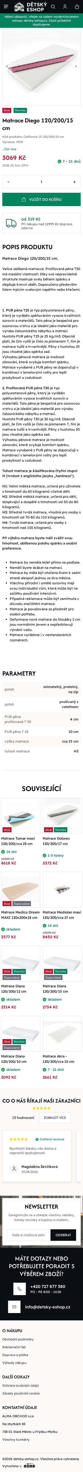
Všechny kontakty (16, 1439)
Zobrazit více (55, 1117)
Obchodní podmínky (17, 1339)
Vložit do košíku (45, 199)
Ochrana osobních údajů (20, 1385)
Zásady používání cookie (21, 1393)
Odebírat (63, 1235)
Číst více (10, 149)
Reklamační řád (14, 1347)
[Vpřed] (76, 66)
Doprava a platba (15, 1355)
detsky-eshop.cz (26, 1459)
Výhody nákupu (14, 1362)
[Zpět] (7, 66)
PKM (19, 142)
